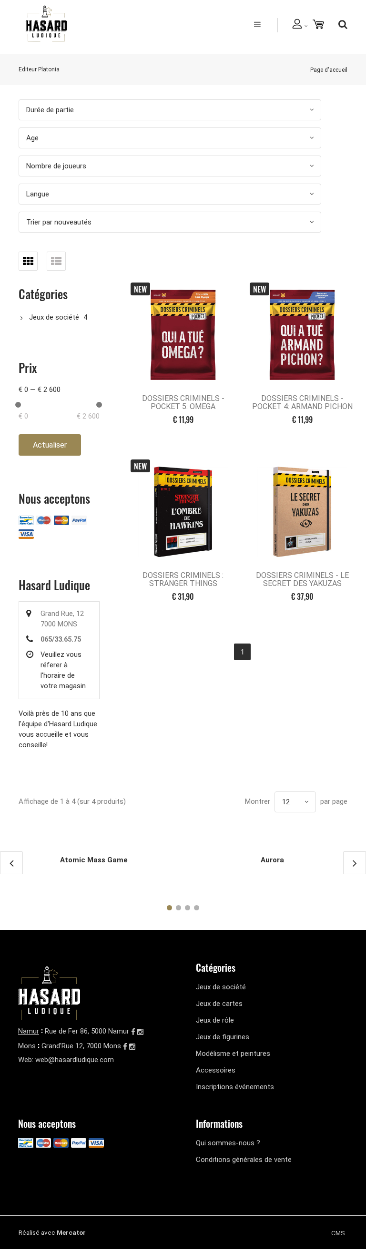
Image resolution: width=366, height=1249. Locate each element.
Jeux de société (54, 317)
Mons (27, 1046)
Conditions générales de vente (244, 1159)
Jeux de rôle (215, 1020)
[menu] (257, 24)
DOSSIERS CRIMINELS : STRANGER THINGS (183, 579)
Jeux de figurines (222, 1037)
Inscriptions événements (235, 1087)
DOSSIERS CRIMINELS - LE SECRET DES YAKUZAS (302, 579)
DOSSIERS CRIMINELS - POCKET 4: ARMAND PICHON (302, 402)
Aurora (272, 860)
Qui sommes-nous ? (228, 1143)
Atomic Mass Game (94, 860)
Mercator (71, 1232)
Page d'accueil (328, 70)
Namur (28, 1031)
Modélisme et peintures (233, 1053)
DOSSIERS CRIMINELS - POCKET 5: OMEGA (183, 402)
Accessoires (215, 1070)
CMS (338, 1233)
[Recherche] (340, 24)
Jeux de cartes (219, 1003)
